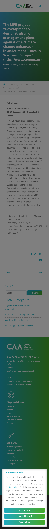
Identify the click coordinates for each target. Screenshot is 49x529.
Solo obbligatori (24, 516)
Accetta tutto (24, 510)
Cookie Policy (12, 487)
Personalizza (24, 522)
